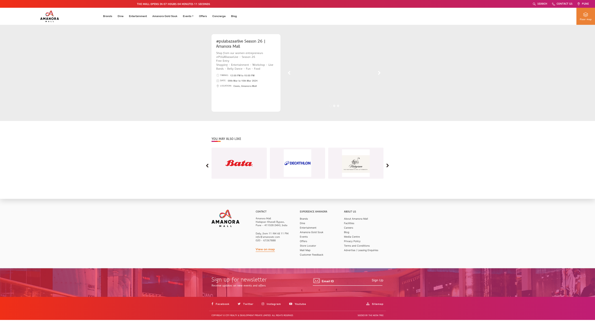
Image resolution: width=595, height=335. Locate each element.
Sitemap (377, 304)
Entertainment (138, 16)
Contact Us (565, 4)
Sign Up (377, 280)
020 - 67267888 (266, 240)
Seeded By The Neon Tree (370, 315)
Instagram (273, 304)
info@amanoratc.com (268, 237)
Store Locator (308, 245)
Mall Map (305, 250)
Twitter (247, 304)
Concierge (219, 16)
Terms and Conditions (357, 245)
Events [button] (187, 16)
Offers (203, 16)
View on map (265, 249)
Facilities (349, 223)
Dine (120, 16)
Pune (585, 4)
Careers (348, 227)
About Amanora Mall (356, 218)
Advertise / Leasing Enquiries (361, 250)
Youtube (300, 304)
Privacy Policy (352, 241)
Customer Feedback (311, 254)
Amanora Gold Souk (164, 16)
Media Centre (352, 236)
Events (304, 236)
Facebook (222, 304)
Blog (234, 16)
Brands (107, 16)
